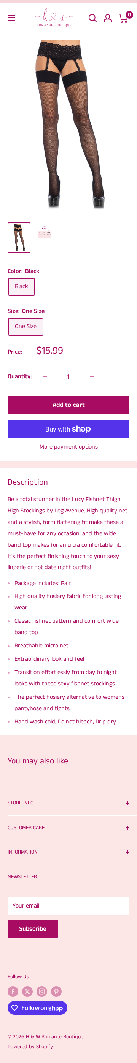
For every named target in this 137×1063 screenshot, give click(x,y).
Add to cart (69, 404)
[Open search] (93, 18)
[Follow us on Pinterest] (56, 991)
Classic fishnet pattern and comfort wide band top (66, 627)
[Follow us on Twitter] (27, 991)
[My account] (108, 18)
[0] (123, 18)
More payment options (69, 447)
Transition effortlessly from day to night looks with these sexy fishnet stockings (65, 678)
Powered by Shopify (30, 1046)
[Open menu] (11, 18)
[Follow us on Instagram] (42, 991)
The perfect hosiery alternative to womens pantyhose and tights (69, 703)
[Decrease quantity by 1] (45, 377)
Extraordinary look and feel (49, 659)
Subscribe (32, 928)
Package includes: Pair (42, 583)
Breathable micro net (41, 645)
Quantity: (20, 376)
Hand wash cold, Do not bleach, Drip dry (65, 721)
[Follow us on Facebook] (13, 991)
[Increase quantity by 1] (92, 377)
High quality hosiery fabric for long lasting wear (67, 602)
